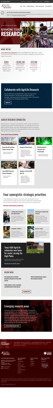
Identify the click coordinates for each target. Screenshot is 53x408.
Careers (19, 363)
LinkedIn (32, 365)
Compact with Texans (4, 378)
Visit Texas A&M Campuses (6, 176)
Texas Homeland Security (15, 380)
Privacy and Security (12, 378)
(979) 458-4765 (6, 368)
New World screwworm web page (19, 15)
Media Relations (21, 365)
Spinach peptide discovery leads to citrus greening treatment (38, 277)
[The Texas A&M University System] (44, 365)
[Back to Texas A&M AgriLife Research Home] (5, 353)
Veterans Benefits (40, 378)
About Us (19, 372)
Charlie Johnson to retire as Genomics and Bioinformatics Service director (12, 286)
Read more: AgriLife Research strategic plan (13, 205)
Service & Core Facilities (39, 6)
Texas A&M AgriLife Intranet (21, 367)
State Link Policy (26, 378)
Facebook (32, 361)
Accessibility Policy (20, 378)
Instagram (32, 363)
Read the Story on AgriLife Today (11, 263)
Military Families (46, 378)
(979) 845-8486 (7, 366)
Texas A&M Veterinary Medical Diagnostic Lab (31, 343)
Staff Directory (29, 1)
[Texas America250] (47, 353)
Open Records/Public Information (41, 380)
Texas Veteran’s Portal (24, 380)
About (24, 6)
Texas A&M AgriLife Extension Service (22, 342)
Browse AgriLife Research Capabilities (9, 134)
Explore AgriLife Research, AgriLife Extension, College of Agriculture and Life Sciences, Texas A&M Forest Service (25, 179)
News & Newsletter (48, 6)
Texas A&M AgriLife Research (9, 52)
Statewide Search (33, 378)
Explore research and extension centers (8, 153)
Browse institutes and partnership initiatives (43, 155)
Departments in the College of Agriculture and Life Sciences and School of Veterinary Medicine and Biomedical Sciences (26, 153)
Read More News (26, 291)
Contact (36, 1)
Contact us (8, 102)
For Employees (20, 361)
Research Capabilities (30, 6)
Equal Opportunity (32, 380)
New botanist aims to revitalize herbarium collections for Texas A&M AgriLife (12, 278)
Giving (40, 1)
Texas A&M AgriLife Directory (21, 370)
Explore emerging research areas (12, 326)
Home (21, 6)
